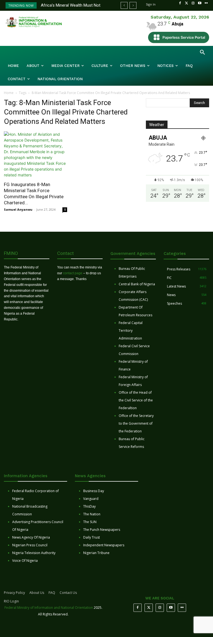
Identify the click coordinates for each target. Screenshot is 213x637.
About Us (36, 592)
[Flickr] (206, 3)
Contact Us (68, 592)
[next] (133, 5)
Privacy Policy (14, 592)
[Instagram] (193, 3)
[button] (202, 52)
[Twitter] (187, 3)
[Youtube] (200, 3)
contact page (72, 273)
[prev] (124, 5)
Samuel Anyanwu (18, 209)
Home (9, 92)
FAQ (52, 592)
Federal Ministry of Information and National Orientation (48, 607)
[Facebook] (180, 3)
